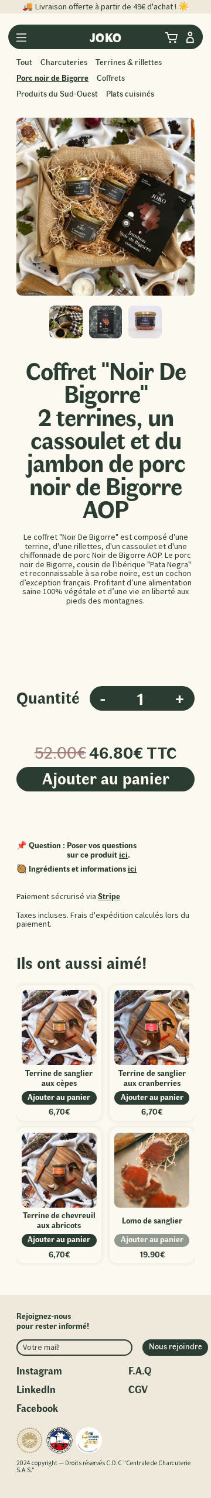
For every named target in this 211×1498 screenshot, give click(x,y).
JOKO (106, 37)
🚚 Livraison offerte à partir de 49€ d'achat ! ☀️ (105, 6)
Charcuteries (63, 61)
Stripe (109, 895)
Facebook (37, 1407)
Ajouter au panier (105, 778)
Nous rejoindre (175, 1346)
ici (123, 854)
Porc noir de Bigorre (52, 77)
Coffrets (111, 77)
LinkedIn (36, 1389)
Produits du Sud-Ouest (57, 93)
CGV (138, 1389)
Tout (24, 61)
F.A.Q (139, 1370)
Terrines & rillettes (129, 61)
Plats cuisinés (130, 93)
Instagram (39, 1370)
